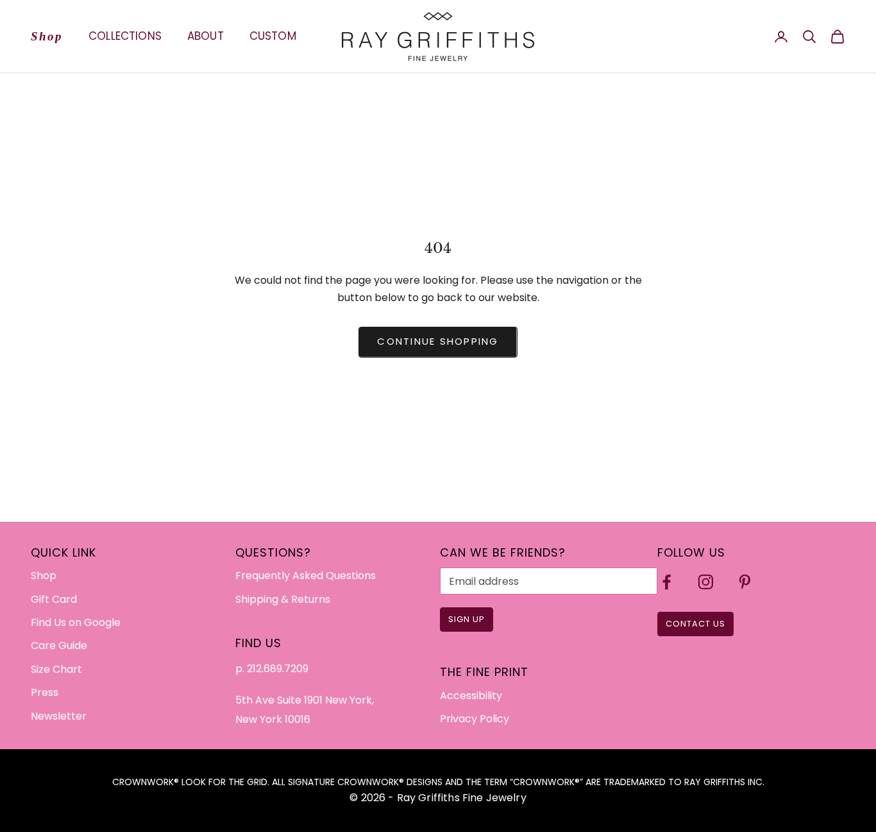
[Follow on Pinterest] (745, 582)
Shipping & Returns (282, 599)
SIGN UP (466, 619)
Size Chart (56, 669)
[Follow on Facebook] (666, 582)
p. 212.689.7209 (271, 668)
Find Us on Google (76, 622)
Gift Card (54, 599)
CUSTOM (272, 36)
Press (44, 692)
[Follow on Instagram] (705, 582)
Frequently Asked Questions (305, 575)
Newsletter (59, 716)
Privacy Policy (474, 718)
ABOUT (205, 36)
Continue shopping (437, 341)
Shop (47, 36)
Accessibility (471, 695)
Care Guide (59, 645)
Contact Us (695, 624)
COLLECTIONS (125, 36)
